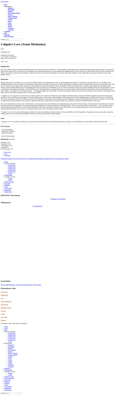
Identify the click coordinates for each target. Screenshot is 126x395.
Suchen (3, 39)
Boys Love (7, 152)
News (5, 5)
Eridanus (3, 320)
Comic (10, 23)
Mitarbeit (7, 185)
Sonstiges (11, 30)
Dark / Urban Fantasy (14, 13)
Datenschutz (8, 192)
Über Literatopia (9, 36)
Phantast (7, 35)
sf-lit (2, 298)
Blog (5, 33)
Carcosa (3, 311)
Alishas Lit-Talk (9, 182)
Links (6, 187)
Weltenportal (4, 295)
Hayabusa (7, 155)
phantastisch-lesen (6, 308)
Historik (10, 11)
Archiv (10, 173)
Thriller (10, 20)
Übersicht (10, 8)
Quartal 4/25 (11, 172)
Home (6, 162)
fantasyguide (4, 304)
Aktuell (10, 178)
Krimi (9, 21)
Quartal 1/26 (11, 170)
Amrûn (3, 314)
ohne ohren (4, 317)
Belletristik (11, 10)
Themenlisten (8, 175)
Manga (10, 25)
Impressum (7, 190)
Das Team (7, 183)
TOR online (4, 292)
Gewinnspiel (8, 188)
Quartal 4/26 (11, 165)
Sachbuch (11, 28)
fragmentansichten (6, 301)
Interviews (7, 31)
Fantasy (10, 15)
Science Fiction (12, 18)
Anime (10, 26)
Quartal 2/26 (11, 168)
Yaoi (5, 154)
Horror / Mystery (13, 16)
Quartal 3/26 (11, 167)
